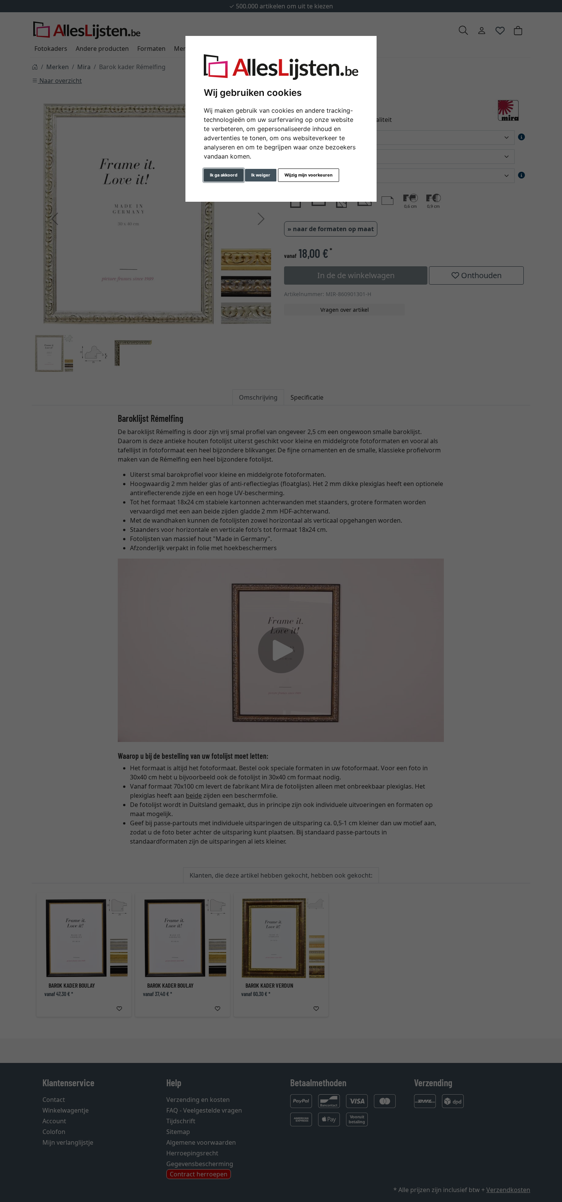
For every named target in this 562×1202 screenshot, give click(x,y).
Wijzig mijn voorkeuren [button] (308, 175)
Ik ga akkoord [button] (223, 175)
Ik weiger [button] (260, 175)
